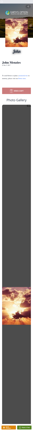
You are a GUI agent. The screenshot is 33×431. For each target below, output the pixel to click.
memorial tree (23, 75)
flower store (22, 78)
